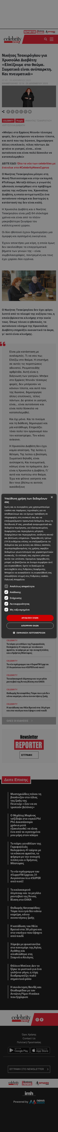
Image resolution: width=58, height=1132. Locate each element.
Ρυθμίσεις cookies (39, 576)
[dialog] (29, 566)
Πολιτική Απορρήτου (14, 579)
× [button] (52, 497)
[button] (29, 632)
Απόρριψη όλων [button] (30, 625)
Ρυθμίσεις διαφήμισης (34, 569)
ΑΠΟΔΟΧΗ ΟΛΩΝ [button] (30, 618)
